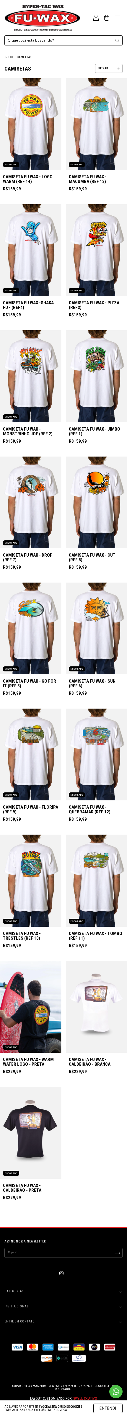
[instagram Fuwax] (61, 1273)
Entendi (108, 1408)
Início (8, 57)
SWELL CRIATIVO (85, 1399)
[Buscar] (117, 40)
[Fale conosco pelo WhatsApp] (116, 1391)
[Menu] (117, 19)
